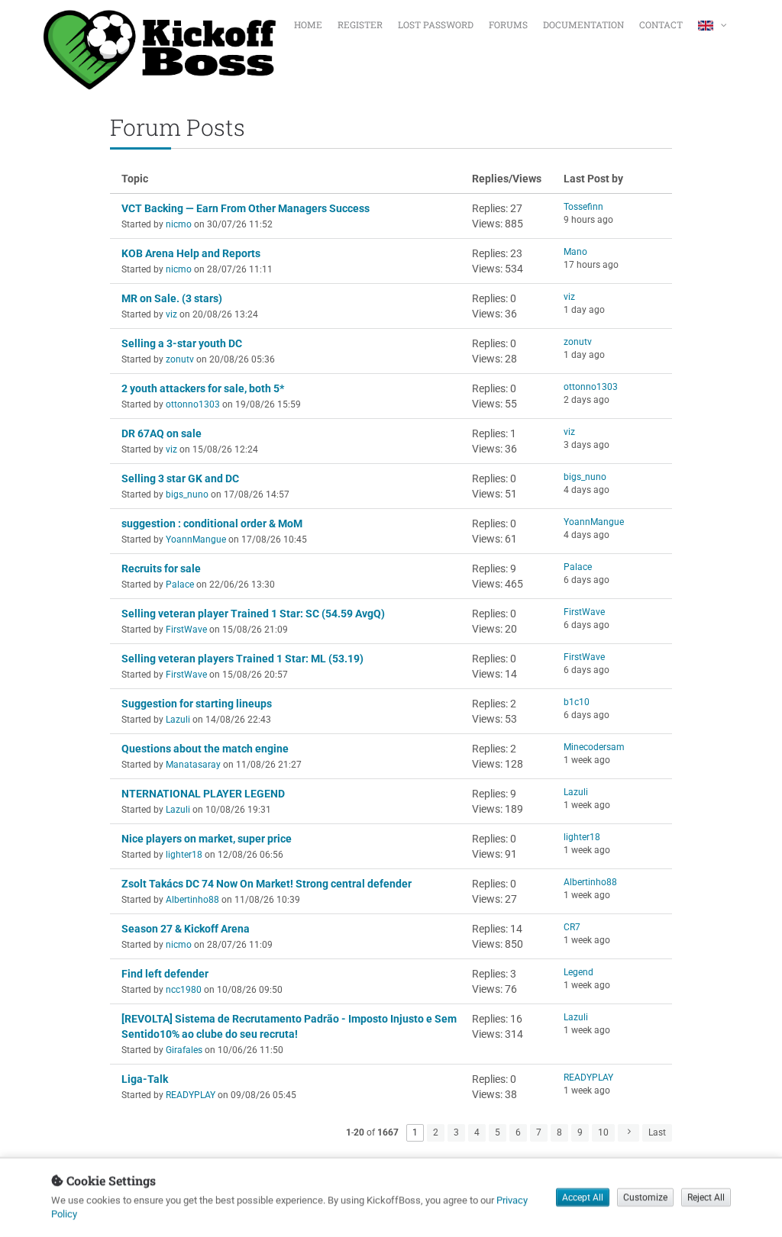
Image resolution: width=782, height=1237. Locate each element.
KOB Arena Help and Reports (190, 253)
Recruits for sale (161, 568)
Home (308, 24)
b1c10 (577, 702)
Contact (661, 24)
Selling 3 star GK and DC (180, 478)
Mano (575, 251)
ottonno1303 (193, 404)
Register (360, 24)
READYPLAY (190, 1095)
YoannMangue (196, 539)
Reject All (706, 1198)
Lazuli (178, 719)
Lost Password (435, 24)
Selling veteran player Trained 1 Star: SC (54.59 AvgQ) (253, 613)
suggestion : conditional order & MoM (211, 523)
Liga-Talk (144, 1079)
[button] (714, 23)
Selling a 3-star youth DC (181, 343)
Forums (508, 24)
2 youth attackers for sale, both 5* (202, 388)
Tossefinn (583, 206)
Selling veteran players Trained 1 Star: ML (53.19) (242, 658)
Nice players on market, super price (206, 839)
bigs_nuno (187, 494)
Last (657, 1132)
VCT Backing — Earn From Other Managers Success (245, 208)
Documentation (583, 24)
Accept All (582, 1198)
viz (171, 314)
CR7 (572, 927)
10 (603, 1132)
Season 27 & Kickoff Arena (185, 929)
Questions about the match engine (205, 749)
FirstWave (186, 629)
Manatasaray (193, 764)
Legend (578, 972)
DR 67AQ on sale (161, 433)
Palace (180, 584)
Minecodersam (594, 747)
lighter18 (184, 854)
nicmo (179, 224)
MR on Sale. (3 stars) (171, 298)
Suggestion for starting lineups (196, 703)
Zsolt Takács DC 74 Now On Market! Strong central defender (266, 884)
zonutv (180, 359)
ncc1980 (184, 989)
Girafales (184, 1050)
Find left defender (164, 974)
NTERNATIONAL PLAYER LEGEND (203, 794)
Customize (645, 1198)
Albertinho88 (192, 899)
